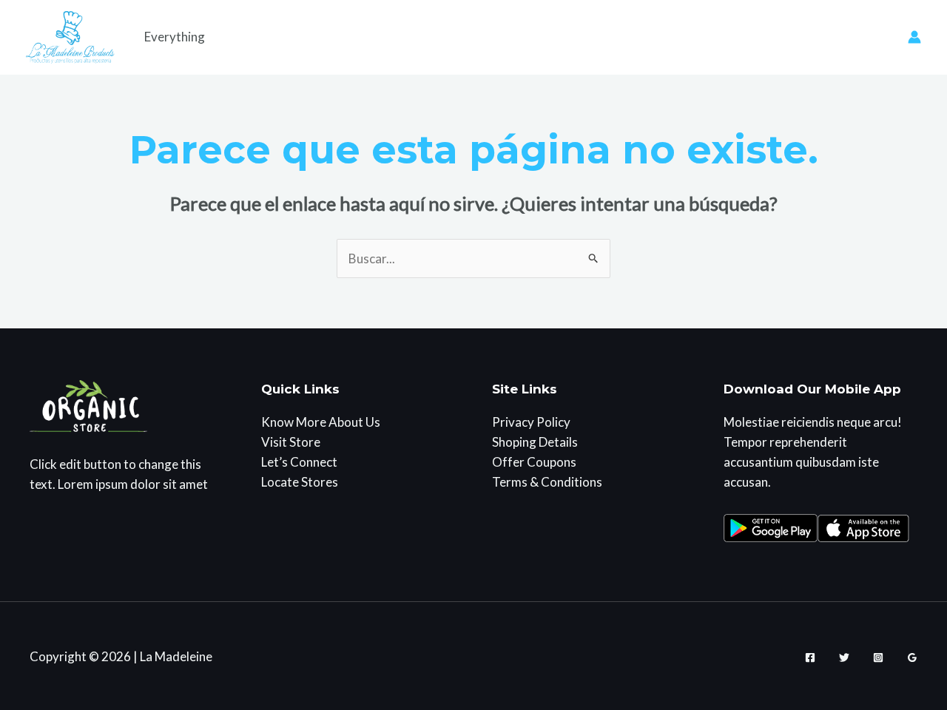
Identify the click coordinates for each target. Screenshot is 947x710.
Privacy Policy (531, 422)
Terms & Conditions (547, 482)
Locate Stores (299, 482)
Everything (174, 36)
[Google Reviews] (912, 657)
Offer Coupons (534, 462)
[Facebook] (810, 657)
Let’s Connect (299, 462)
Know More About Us (320, 422)
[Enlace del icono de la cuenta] (914, 37)
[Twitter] (844, 657)
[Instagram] (878, 657)
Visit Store (290, 442)
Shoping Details (535, 442)
